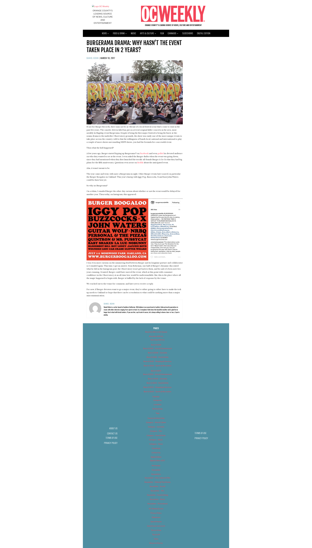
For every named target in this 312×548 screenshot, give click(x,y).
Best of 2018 (156, 345)
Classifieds (156, 448)
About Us (113, 428)
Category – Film (156, 431)
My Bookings (157, 409)
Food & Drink (119, 33)
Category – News (156, 444)
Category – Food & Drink (156, 435)
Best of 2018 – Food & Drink (157, 357)
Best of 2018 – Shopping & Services (157, 361)
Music (133, 33)
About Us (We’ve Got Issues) (156, 332)
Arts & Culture (147, 33)
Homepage (156, 465)
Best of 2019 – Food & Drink (157, 383)
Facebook (144, 153)
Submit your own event (156, 526)
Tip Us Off (156, 535)
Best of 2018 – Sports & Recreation (157, 366)
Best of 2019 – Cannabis (157, 379)
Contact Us (112, 433)
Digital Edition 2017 (157, 460)
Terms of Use (111, 437)
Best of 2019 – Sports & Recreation (157, 392)
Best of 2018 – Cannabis (157, 353)
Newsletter (156, 470)
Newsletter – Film (157, 491)
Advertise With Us (156, 336)
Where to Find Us (156, 543)
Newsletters (156, 474)
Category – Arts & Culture (156, 422)
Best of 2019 (156, 371)
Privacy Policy (110, 442)
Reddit (140, 163)
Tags (157, 413)
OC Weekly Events (156, 509)
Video (156, 539)
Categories (157, 400)
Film (162, 33)
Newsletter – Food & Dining (157, 495)
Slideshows (187, 33)
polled (161, 153)
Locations (157, 404)
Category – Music (156, 440)
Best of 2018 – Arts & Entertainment (157, 348)
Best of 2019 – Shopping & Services (157, 387)
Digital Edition (203, 33)
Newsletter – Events (157, 486)
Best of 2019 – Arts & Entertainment (157, 374)
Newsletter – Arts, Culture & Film (157, 478)
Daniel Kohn (93, 58)
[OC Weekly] (100, 6)
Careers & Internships (156, 418)
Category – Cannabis (156, 427)
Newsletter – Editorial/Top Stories (157, 482)
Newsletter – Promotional (157, 504)
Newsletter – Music (157, 499)
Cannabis (172, 33)
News (104, 33)
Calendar (156, 397)
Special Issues (156, 521)
